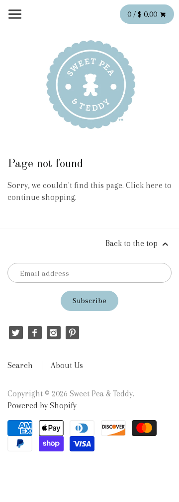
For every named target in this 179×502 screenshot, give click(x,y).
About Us (67, 365)
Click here (144, 185)
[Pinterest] (72, 332)
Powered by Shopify (42, 405)
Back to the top (132, 243)
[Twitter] (15, 332)
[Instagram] (53, 332)
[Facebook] (34, 332)
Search (20, 365)
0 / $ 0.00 (143, 14)
